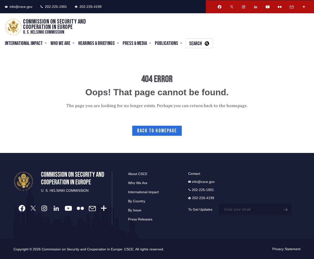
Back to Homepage (157, 131)
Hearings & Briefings (96, 43)
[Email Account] (291, 6)
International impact (143, 192)
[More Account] (303, 6)
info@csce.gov (21, 7)
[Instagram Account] (243, 6)
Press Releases (140, 219)
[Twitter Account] (231, 6)
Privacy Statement (286, 249)
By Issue (134, 210)
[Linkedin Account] (255, 6)
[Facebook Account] (219, 6)
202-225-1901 (56, 7)
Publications (166, 43)
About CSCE (137, 174)
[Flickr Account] (279, 6)
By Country (136, 201)
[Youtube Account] (267, 6)
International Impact (24, 43)
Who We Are (60, 43)
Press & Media (135, 43)
